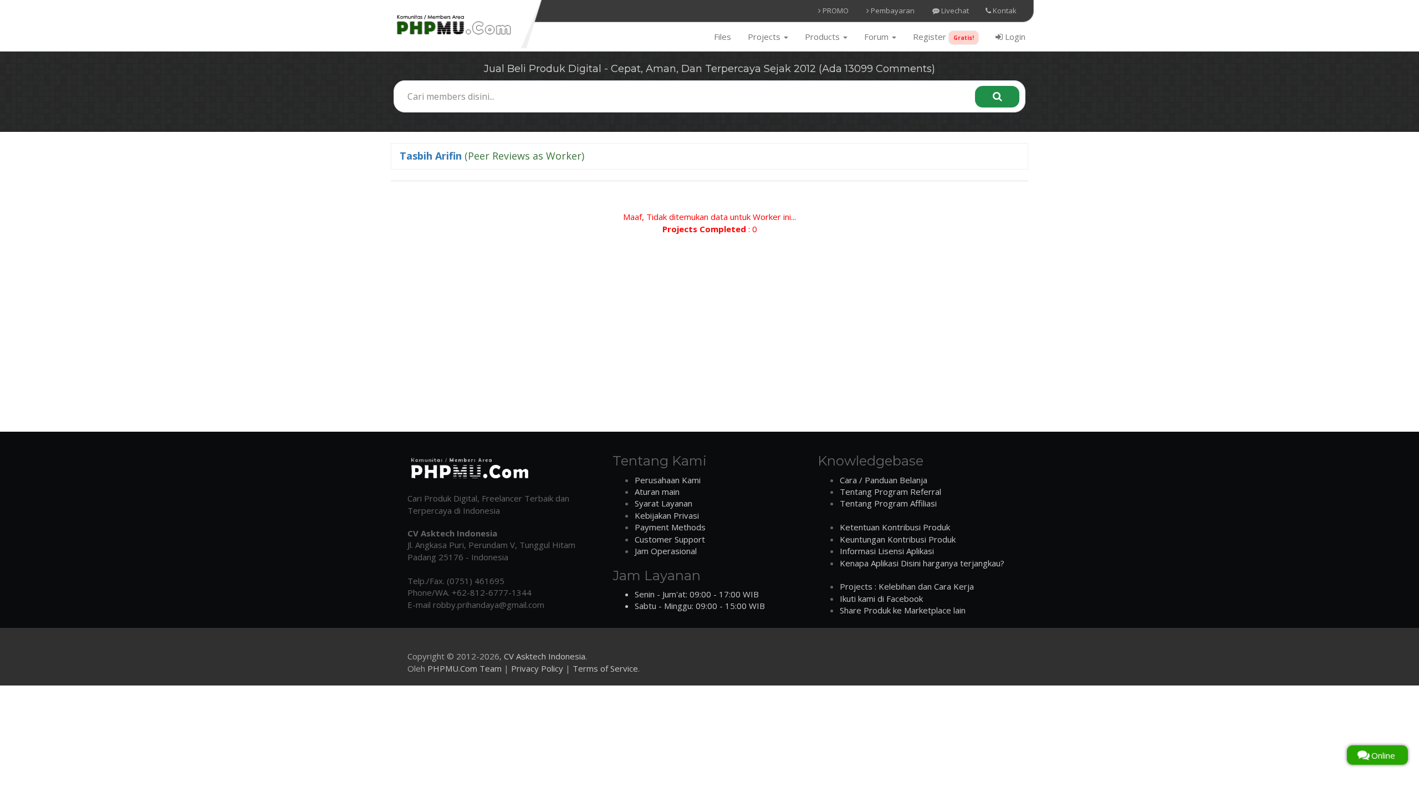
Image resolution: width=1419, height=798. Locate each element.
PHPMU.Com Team (464, 668)
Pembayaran (892, 11)
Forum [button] (877, 36)
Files (722, 36)
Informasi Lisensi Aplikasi (887, 550)
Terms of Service (605, 668)
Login (1014, 36)
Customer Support (670, 539)
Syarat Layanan (663, 503)
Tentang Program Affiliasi (888, 503)
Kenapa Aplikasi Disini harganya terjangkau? (922, 563)
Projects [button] (765, 36)
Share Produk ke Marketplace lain (903, 610)
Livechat (954, 11)
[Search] (997, 97)
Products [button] (823, 36)
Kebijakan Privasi (667, 515)
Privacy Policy (537, 668)
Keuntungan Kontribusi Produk (898, 539)
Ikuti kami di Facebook (881, 598)
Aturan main (657, 491)
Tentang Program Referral (890, 491)
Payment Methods (670, 527)
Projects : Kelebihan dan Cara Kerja (907, 586)
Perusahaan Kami (668, 479)
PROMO (835, 11)
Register (943, 36)
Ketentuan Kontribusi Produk (895, 527)
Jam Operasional (666, 550)
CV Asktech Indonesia (544, 656)
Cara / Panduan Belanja (883, 479)
